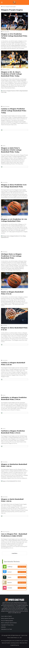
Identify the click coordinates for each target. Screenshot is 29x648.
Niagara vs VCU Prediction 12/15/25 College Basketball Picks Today (14, 36)
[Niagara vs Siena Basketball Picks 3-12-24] (14, 316)
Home (3, 6)
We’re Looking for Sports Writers (9, 622)
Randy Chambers (5, 69)
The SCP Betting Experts (7, 620)
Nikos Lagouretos (5, 31)
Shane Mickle (4, 216)
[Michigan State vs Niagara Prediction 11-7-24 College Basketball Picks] (14, 242)
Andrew (3, 145)
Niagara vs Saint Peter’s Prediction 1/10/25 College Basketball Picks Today (11, 150)
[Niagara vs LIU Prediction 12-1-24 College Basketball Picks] (14, 207)
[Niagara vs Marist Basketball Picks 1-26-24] (14, 487)
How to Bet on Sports (6, 616)
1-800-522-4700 (23, 642)
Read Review (22, 566)
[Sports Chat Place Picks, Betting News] (14, 2)
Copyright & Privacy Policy (7, 624)
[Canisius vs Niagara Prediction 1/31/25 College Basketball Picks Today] (14, 97)
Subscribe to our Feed (6, 629)
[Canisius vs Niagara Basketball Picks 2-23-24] (14, 351)
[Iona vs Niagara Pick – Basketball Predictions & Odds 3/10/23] (14, 522)
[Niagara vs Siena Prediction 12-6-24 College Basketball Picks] (14, 173)
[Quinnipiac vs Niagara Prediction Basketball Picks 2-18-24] (14, 386)
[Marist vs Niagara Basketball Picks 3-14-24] (14, 280)
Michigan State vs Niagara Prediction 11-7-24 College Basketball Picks (11, 256)
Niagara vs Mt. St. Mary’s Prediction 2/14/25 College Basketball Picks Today (11, 74)
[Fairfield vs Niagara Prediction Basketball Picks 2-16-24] (14, 419)
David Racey (4, 251)
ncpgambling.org (14, 645)
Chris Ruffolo (4, 182)
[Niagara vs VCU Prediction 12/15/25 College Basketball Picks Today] (14, 21)
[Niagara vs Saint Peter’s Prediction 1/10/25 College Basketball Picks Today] (14, 136)
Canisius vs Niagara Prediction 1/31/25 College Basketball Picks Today (13, 111)
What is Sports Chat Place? (7, 618)
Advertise (3, 627)
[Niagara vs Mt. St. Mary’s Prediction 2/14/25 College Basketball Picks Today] (14, 59)
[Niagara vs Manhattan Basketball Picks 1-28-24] (14, 453)
